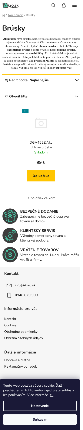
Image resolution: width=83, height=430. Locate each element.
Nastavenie (40, 405)
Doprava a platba (17, 360)
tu (51, 395)
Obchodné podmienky (20, 331)
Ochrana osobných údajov (23, 338)
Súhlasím (40, 419)
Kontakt (10, 319)
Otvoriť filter (19, 96)
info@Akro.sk (25, 285)
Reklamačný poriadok (20, 366)
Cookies (10, 325)
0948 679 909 (26, 295)
